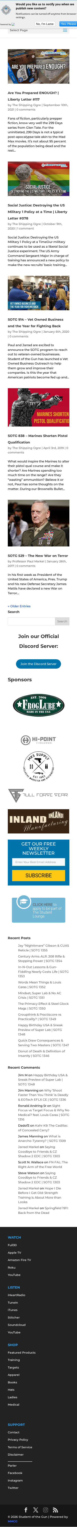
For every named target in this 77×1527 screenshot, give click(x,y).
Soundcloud (17, 1325)
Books (12, 1382)
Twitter (13, 1488)
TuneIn (13, 1302)
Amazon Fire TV (19, 1260)
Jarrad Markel (28, 1147)
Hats (11, 1390)
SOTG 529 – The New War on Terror (38, 556)
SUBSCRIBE (38, 876)
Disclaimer (16, 1454)
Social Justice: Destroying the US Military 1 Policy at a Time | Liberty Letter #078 (37, 211)
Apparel (14, 1375)
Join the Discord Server (38, 664)
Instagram (15, 1480)
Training (14, 1360)
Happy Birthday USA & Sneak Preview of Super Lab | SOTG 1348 (40, 1029)
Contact (14, 1432)
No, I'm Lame (45, 23)
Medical (13, 1404)
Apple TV (14, 1252)
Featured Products (22, 1352)
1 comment (25, 228)
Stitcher (14, 1317)
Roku (11, 1267)
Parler (12, 1465)
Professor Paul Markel (28, 561)
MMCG (12, 1521)
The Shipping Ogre (26, 105)
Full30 (12, 1245)
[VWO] (15, 24)
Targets (13, 1367)
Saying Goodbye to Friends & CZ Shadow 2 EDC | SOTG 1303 (39, 1151)
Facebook (15, 1473)
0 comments (25, 109)
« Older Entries (19, 606)
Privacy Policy (18, 1440)
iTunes (12, 1310)
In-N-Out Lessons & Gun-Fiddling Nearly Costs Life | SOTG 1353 (43, 971)
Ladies (12, 1397)
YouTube (14, 1275)
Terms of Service (20, 1447)
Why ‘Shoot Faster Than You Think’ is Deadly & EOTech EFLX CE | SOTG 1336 (43, 1094)
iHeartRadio (16, 1295)
